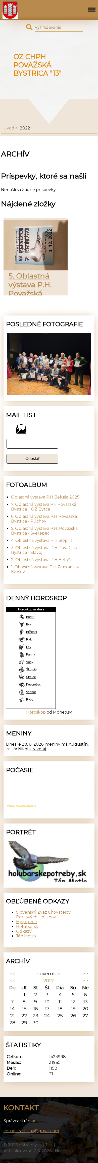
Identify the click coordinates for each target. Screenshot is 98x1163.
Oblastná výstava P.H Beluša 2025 (45, 497)
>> (85, 973)
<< (12, 973)
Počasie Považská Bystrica (21, 806)
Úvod (9, 128)
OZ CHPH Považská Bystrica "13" (38, 65)
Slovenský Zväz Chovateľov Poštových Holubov (43, 914)
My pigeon (26, 921)
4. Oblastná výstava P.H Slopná (42, 540)
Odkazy (24, 931)
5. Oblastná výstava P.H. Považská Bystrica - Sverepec (30, 293)
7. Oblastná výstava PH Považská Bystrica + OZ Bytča (43, 507)
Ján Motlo (26, 936)
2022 (49, 980)
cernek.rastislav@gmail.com (31, 1130)
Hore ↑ (61, 1150)
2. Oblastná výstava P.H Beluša (42, 559)
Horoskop (36, 712)
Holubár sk (27, 926)
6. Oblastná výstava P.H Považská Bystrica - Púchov (44, 519)
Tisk (49, 1144)
